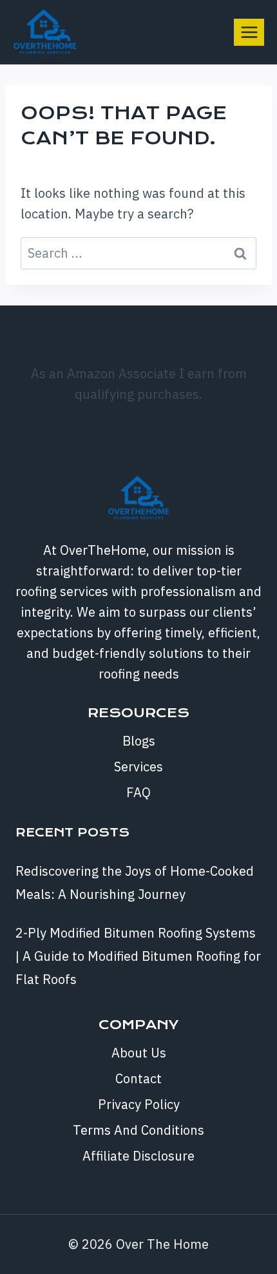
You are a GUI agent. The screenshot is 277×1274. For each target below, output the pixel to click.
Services (138, 766)
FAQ (138, 792)
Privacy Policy (139, 1104)
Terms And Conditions (138, 1130)
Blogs (138, 740)
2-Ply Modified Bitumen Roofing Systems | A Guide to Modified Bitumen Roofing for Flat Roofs (138, 956)
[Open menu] (249, 32)
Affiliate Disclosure (138, 1155)
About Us (138, 1052)
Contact (138, 1078)
